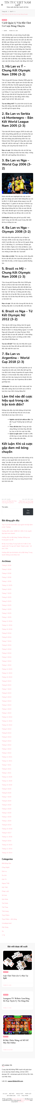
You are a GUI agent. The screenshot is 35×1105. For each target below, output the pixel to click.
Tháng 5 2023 (6, 697)
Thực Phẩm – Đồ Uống (9, 919)
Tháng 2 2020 (6, 817)
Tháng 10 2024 (7, 629)
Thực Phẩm (5, 915)
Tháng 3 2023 (6, 705)
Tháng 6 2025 (6, 597)
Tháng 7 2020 (6, 797)
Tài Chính (5, 903)
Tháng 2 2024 (6, 661)
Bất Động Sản (6, 863)
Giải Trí (4, 20)
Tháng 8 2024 (6, 637)
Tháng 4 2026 (6, 573)
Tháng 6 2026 (6, 565)
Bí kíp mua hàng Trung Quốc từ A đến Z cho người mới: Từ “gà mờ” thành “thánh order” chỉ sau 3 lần (17, 546)
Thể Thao (5, 907)
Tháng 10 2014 (7, 853)
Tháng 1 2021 (6, 773)
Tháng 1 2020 (6, 821)
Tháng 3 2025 (6, 609)
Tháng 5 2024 (6, 649)
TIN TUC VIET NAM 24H (17, 4)
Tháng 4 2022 (6, 745)
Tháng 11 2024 (7, 625)
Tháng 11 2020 (7, 781)
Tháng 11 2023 (7, 673)
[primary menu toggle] (2, 4)
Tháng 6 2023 (6, 693)
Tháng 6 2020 (6, 801)
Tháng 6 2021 (6, 769)
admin (5, 30)
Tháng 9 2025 (6, 589)
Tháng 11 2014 (7, 849)
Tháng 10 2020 (7, 785)
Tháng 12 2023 (7, 669)
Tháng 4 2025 (6, 605)
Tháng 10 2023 (7, 677)
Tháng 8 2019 (6, 825)
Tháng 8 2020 (6, 793)
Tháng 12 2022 (7, 717)
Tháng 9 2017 (6, 833)
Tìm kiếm (5, 507)
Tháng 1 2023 (6, 713)
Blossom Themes (25, 1100)
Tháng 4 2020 (6, 809)
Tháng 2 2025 (6, 613)
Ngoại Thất (5, 883)
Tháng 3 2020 (6, 813)
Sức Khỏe (5, 899)
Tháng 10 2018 (7, 829)
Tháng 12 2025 (7, 585)
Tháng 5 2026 (6, 569)
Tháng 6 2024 (6, 645)
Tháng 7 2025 (6, 593)
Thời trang (5, 911)
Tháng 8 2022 (6, 733)
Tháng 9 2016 (6, 841)
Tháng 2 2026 (6, 577)
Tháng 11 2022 (7, 721)
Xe (3, 931)
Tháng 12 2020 (7, 777)
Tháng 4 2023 (6, 701)
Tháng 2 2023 (6, 709)
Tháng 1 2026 (6, 581)
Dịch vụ (4, 871)
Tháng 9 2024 (6, 633)
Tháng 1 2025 (6, 617)
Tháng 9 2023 (6, 681)
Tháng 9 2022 (6, 729)
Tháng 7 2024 (6, 641)
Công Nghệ (5, 867)
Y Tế (3, 935)
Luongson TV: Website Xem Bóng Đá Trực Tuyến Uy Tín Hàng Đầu (16, 999)
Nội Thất (5, 887)
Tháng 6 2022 (6, 737)
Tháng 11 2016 (7, 837)
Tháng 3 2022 (6, 749)
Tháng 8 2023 (6, 685)
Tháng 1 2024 (6, 665)
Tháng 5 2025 (6, 601)
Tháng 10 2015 (7, 845)
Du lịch (4, 875)
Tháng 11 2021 (7, 761)
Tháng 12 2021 (7, 757)
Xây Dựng (5, 927)
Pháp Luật (5, 891)
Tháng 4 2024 (6, 653)
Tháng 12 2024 (7, 621)
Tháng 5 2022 (6, 741)
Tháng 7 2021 (6, 765)
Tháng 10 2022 (7, 725)
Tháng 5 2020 (6, 805)
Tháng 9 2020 (6, 789)
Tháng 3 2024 (6, 657)
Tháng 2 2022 (6, 753)
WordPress (21, 1101)
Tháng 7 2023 (6, 689)
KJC (28, 35)
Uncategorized (6, 923)
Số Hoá (4, 895)
